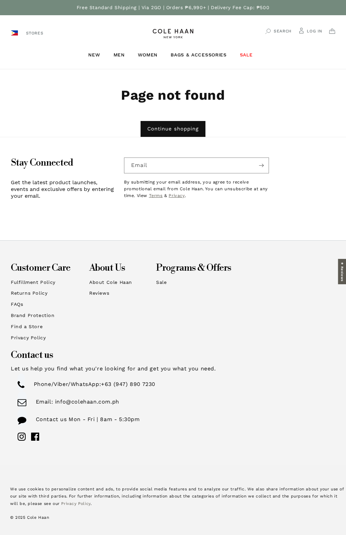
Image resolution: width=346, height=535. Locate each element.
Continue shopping (173, 129)
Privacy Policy (28, 337)
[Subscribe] (261, 165)
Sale (161, 282)
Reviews (99, 293)
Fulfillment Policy (33, 282)
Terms (156, 195)
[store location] (15, 32)
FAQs (17, 304)
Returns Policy (29, 293)
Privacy (176, 195)
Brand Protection (33, 315)
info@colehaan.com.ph (86, 401)
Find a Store (27, 326)
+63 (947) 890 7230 (128, 384)
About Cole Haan (110, 282)
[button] (96, 55)
